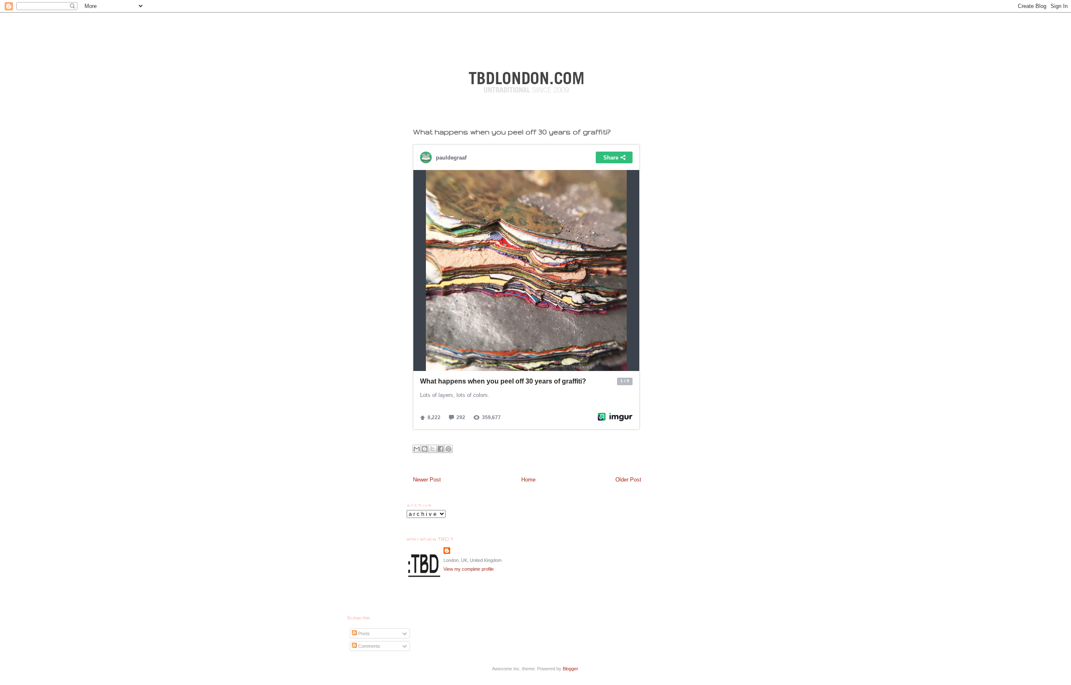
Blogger (570, 668)
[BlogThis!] (424, 449)
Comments (368, 646)
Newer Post (427, 479)
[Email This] (417, 449)
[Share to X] (432, 449)
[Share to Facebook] (440, 449)
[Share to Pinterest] (448, 449)
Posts (363, 633)
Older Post (628, 479)
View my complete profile (468, 569)
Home (528, 479)
